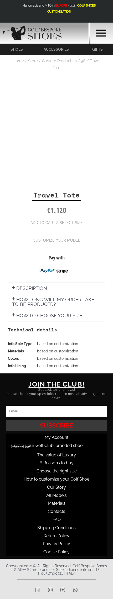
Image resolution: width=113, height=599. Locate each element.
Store (33, 61)
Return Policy (56, 535)
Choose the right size (57, 470)
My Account (56, 437)
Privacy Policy (56, 543)
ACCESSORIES (56, 49)
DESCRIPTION (31, 288)
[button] (56, 288)
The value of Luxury (56, 454)
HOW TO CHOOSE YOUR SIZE (49, 315)
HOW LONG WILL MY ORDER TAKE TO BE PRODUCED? (53, 302)
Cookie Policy (56, 551)
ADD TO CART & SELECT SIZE (56, 223)
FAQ (57, 519)
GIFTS (97, 49)
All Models (56, 495)
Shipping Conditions (56, 527)
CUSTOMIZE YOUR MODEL (56, 240)
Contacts (56, 511)
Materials (56, 503)
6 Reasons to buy (57, 462)
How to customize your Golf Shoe (56, 479)
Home (18, 61)
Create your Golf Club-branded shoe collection (47, 446)
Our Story (56, 487)
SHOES (17, 49)
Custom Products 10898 (63, 61)
